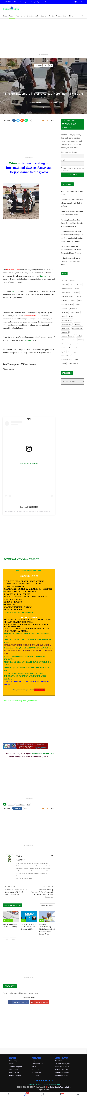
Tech (23, 921)
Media (79, 336)
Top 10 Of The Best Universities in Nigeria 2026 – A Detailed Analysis (72, 203)
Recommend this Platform (43, 753)
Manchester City (77, 328)
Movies (52, 16)
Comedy (64, 300)
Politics (64, 348)
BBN (72, 284)
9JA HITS (64, 281)
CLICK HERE (39, 690)
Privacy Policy (35, 2)
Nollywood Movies (73, 344)
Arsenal (72, 281)
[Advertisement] (43, 36)
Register (26, 2)
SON (50, 65)
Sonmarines (36, 1072)
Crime (80, 300)
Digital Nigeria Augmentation (60, 1087)
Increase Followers (62, 1072)
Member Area (61, 16)
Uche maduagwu (67, 360)
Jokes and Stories (67, 320)
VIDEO (77, 360)
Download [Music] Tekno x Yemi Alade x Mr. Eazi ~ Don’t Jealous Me (16, 892)
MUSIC (80, 340)
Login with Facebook (20, 1002)
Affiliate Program (15, 1075)
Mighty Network (54, 1084)
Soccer (71, 348)
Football (71, 316)
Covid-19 (72, 300)
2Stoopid (15, 162)
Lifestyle (77, 324)
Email (63, 160)
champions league (67, 296)
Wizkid (64, 363)
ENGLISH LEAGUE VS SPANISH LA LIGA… (25, 673)
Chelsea (78, 296)
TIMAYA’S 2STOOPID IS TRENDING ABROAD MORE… (27, 645)
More (71, 16)
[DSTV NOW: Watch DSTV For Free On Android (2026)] (29, 916)
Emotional (65, 312)
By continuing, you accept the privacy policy (72, 169)
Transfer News (66, 356)
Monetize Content (61, 1075)
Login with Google (41, 1002)
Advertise (58, 1061)
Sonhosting (13, 1061)
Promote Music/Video (63, 1064)
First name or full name (69, 152)
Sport (78, 348)
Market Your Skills (61, 1070)
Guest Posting (14, 1072)
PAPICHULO (20, 511)
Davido (78, 304)
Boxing (77, 288)
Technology (20, 16)
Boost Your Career (62, 1067)
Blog (33, 1061)
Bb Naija (79, 284)
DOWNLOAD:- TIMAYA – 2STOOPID (21, 559)
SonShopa (12, 1064)
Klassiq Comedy (67, 324)
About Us (43, 2)
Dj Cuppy (64, 308)
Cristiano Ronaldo (67, 304)
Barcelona (65, 284)
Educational (73, 308)
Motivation (65, 340)
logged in (18, 993)
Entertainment (32, 16)
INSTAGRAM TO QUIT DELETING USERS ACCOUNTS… (28, 647)
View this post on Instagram (29, 463)
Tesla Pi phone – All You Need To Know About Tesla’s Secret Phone (72, 261)
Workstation (13, 1070)
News (11, 16)
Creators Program (15, 1067)
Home (5, 16)
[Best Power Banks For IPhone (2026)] (11, 916)
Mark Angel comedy (68, 336)
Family (64, 316)
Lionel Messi (65, 328)
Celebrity (38, 65)
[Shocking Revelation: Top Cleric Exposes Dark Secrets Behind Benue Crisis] (47, 916)
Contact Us (36, 1075)
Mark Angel (65, 332)
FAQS (34, 1067)
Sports (43, 16)
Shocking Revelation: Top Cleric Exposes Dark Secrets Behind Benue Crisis (72, 223)
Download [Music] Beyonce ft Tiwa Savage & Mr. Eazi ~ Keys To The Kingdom (42, 893)
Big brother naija (67, 288)
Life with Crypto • (42, 1084)
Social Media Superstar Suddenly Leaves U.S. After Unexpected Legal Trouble (71, 249)
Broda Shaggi (66, 292)
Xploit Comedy (73, 363)
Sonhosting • (31, 1084)
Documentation (37, 1064)
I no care (43, 275)
